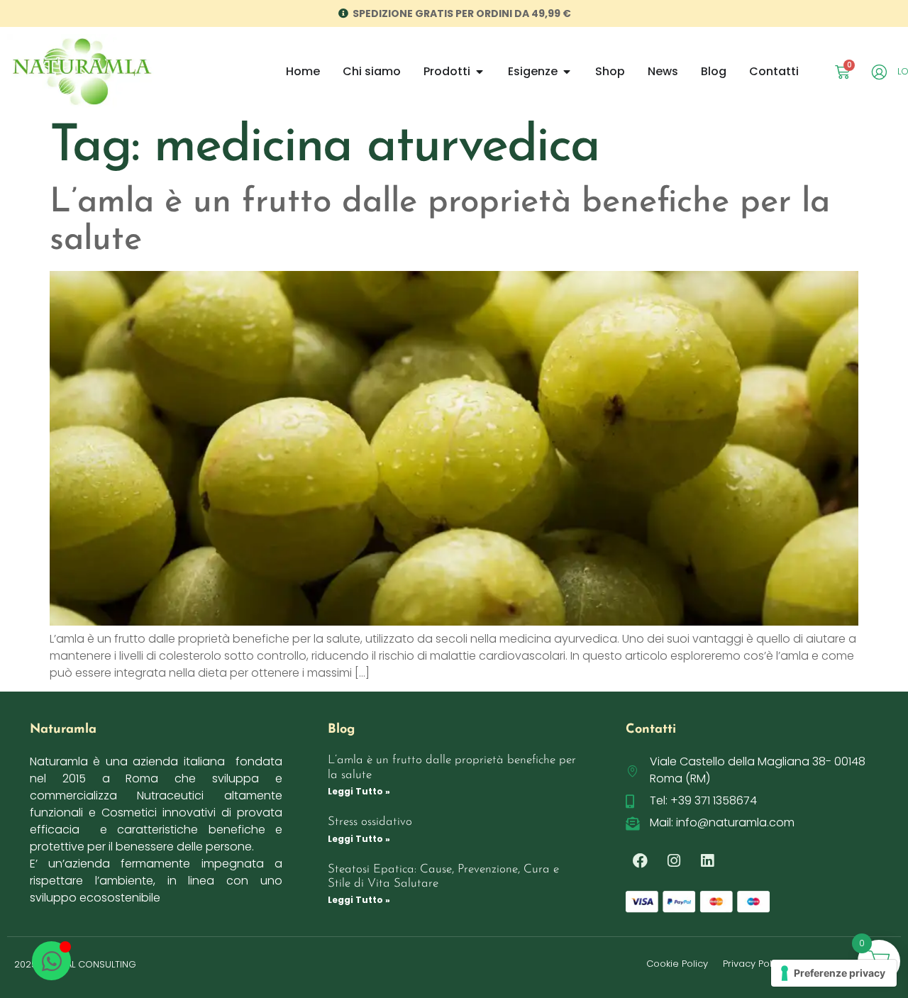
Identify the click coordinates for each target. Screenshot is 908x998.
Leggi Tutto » (359, 791)
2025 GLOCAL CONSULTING (75, 964)
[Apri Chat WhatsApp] (51, 960)
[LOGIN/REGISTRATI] (882, 72)
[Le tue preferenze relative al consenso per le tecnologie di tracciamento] (834, 973)
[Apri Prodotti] (479, 71)
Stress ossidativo (370, 822)
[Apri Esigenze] (566, 71)
